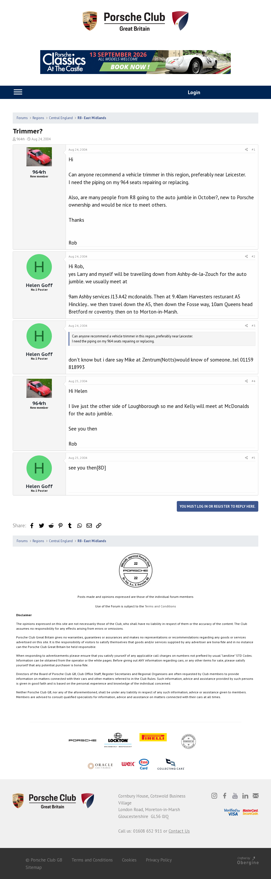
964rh (20, 139)
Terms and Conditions (160, 606)
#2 (253, 256)
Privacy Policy (159, 860)
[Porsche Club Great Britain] (135, 20)
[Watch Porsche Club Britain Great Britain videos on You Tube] (235, 796)
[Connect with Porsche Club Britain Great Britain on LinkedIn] (245, 796)
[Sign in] (188, 92)
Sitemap (34, 867)
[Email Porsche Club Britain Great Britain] (256, 796)
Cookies (129, 860)
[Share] (246, 149)
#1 (253, 149)
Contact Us (179, 831)
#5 (253, 458)
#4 (253, 381)
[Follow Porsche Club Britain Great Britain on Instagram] (214, 796)
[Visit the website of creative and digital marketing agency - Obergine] (248, 860)
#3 (253, 326)
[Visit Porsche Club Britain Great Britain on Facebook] (225, 796)
